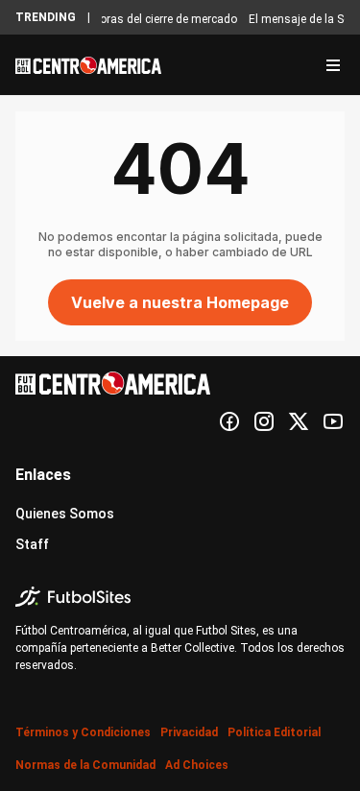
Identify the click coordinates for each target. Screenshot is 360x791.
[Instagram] (264, 421)
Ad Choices (196, 765)
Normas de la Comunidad (85, 765)
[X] (298, 421)
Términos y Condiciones (83, 732)
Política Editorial (274, 732)
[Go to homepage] (88, 65)
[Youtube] (333, 421)
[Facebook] (229, 421)
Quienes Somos (64, 513)
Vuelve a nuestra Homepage (180, 302)
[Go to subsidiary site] (180, 597)
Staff (32, 544)
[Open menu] (333, 65)
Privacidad (189, 732)
